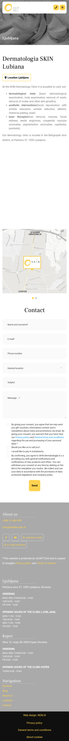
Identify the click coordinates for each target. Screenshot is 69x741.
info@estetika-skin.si (14, 527)
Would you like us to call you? (25, 447)
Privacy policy (23, 563)
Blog (5, 691)
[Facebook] (6, 537)
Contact (6, 705)
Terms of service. (46, 563)
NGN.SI (42, 715)
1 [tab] (33, 298)
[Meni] (62, 7)
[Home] (12, 7)
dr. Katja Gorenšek (16, 545)
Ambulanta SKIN (34, 537)
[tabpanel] (34, 261)
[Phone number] (56, 7)
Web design (29, 715)
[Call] (56, 7)
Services (7, 686)
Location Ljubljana (18, 77)
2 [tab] (36, 298)
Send (35, 485)
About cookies (34, 737)
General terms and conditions (49, 437)
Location (7, 700)
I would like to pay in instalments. (27, 451)
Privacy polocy (22, 437)
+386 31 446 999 (12, 520)
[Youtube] (15, 537)
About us (7, 695)
